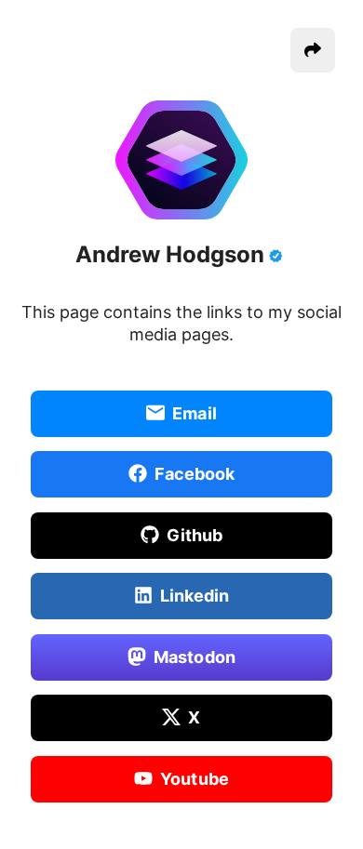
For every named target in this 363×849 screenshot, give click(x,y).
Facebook (195, 474)
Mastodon (194, 656)
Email (194, 412)
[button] (312, 50)
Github (195, 534)
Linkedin (195, 595)
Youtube (194, 778)
